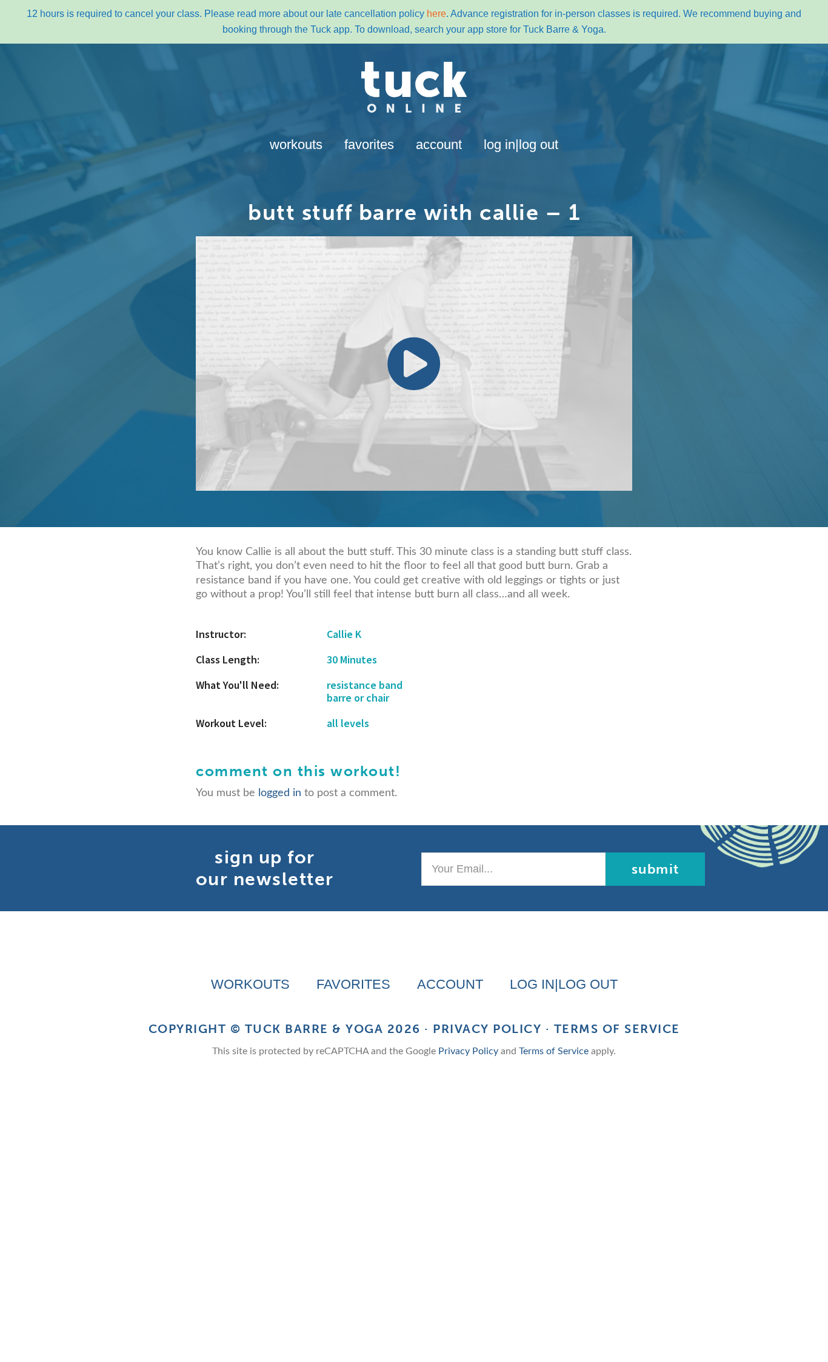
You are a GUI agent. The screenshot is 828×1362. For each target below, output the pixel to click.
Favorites (369, 144)
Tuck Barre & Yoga (314, 1028)
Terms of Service (617, 1028)
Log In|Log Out (521, 144)
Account (439, 144)
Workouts (296, 144)
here (436, 13)
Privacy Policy (487, 1028)
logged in (279, 793)
